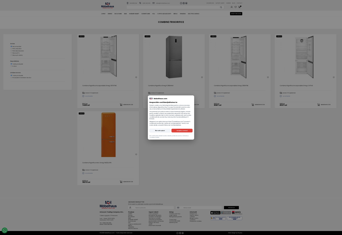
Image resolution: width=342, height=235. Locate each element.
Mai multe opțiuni (160, 130)
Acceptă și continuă (182, 130)
